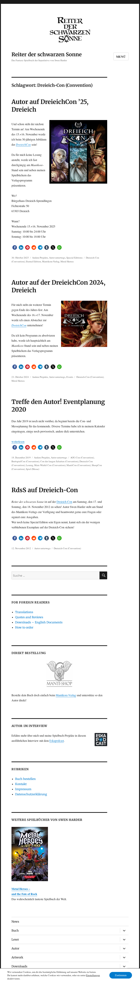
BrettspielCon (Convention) (25, 461)
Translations (24, 612)
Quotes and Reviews (29, 617)
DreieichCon (23, 144)
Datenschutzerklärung (31, 794)
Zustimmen (121, 975)
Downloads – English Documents (39, 622)
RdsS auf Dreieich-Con (44, 490)
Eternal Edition (33, 261)
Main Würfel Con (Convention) (49, 465)
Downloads (19, 966)
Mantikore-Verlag (50, 261)
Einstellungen (93, 975)
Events (69, 377)
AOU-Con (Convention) (82, 457)
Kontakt (21, 784)
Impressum (23, 789)
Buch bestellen (25, 779)
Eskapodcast (56, 740)
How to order (24, 627)
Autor (15, 948)
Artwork (17, 957)
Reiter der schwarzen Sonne (46, 54)
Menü (121, 56)
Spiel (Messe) (32, 469)
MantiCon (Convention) (79, 465)
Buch (15, 930)
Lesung (29, 465)
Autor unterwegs (57, 257)
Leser (15, 939)
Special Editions (74, 257)
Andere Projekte (40, 257)
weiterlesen (17, 441)
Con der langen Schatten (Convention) (59, 461)
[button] (14, 247)
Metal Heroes (67, 261)
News (15, 921)
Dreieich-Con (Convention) (90, 377)
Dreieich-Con (64, 502)
